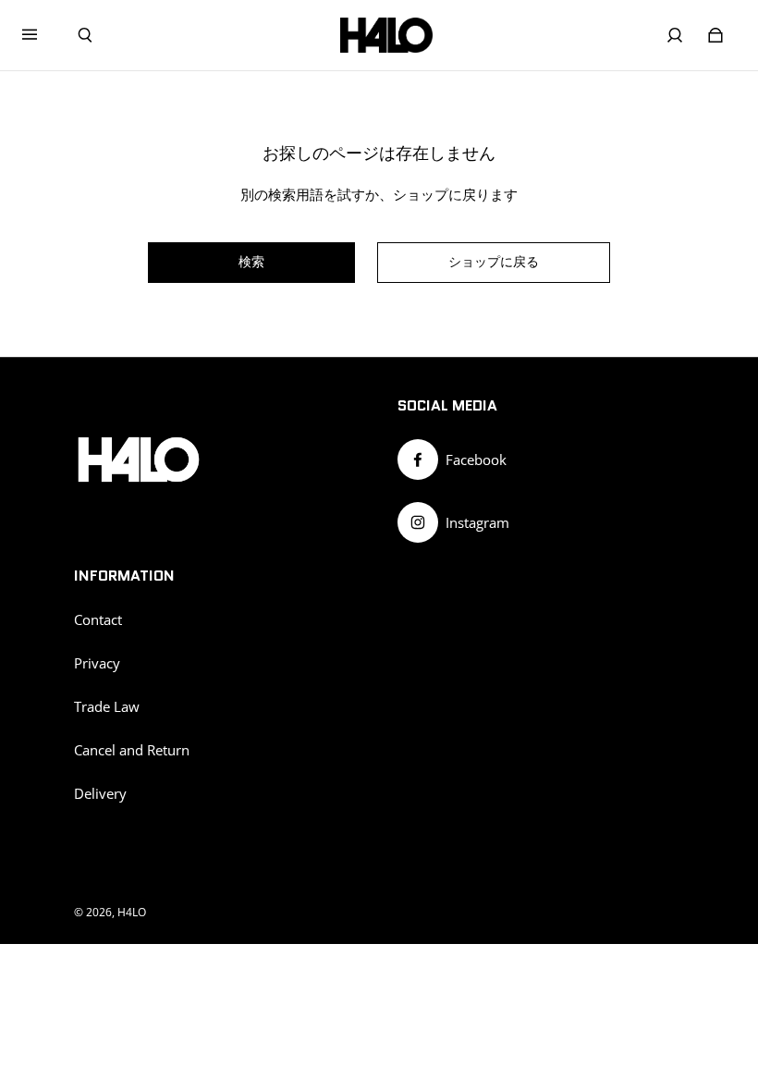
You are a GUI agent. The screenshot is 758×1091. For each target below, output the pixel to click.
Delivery (100, 793)
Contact (98, 620)
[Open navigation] (42, 35)
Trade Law (107, 707)
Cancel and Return (132, 750)
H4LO (131, 912)
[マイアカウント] (674, 35)
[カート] (715, 35)
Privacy (97, 663)
